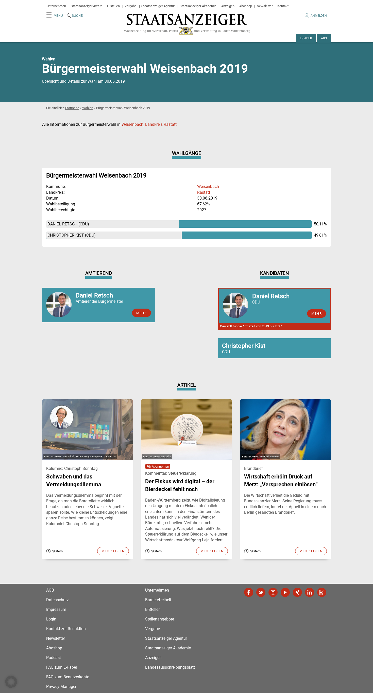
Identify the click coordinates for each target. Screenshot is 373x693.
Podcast (53, 657)
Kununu (322, 592)
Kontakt (283, 6)
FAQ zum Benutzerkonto (67, 676)
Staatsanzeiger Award (86, 6)
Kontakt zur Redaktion (66, 628)
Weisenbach (132, 124)
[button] (11, 682)
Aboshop (245, 6)
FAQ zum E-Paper (61, 667)
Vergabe (131, 6)
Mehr (141, 313)
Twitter (261, 592)
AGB (50, 590)
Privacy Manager (61, 686)
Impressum (56, 609)
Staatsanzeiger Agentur (158, 6)
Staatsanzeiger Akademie (198, 6)
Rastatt (203, 192)
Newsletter (265, 6)
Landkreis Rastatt (161, 124)
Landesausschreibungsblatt (170, 667)
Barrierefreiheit (158, 599)
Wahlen (87, 108)
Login (51, 619)
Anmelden (319, 15)
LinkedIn (310, 592)
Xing (297, 592)
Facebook (249, 592)
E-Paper (306, 38)
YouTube (285, 592)
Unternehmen (56, 6)
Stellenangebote (159, 619)
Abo (324, 38)
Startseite (72, 108)
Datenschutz (57, 599)
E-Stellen (113, 6)
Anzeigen (227, 6)
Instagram (273, 592)
